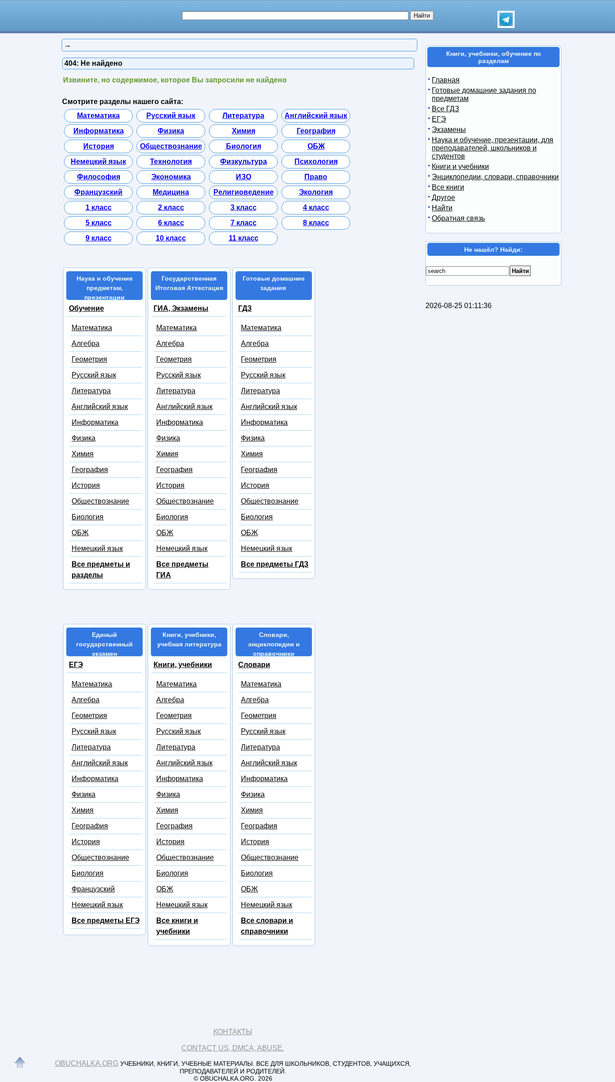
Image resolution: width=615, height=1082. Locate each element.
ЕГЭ (76, 664)
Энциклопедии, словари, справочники (495, 177)
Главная (446, 80)
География (316, 131)
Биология (243, 146)
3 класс (244, 207)
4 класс (316, 207)
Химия (243, 131)
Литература (243, 115)
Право (315, 177)
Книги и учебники (460, 166)
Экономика (171, 177)
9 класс (99, 238)
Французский (98, 192)
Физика (171, 131)
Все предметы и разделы (101, 569)
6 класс (171, 223)
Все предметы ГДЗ (274, 564)
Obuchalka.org (86, 1063)
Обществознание (171, 146)
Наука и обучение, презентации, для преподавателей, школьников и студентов (492, 148)
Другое (443, 197)
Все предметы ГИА (182, 569)
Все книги (448, 187)
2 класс (171, 207)
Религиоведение (243, 192)
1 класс (99, 207)
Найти (442, 208)
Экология (316, 192)
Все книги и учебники (177, 926)
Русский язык (170, 115)
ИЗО (243, 177)
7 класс (244, 223)
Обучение (86, 308)
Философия (98, 177)
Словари (254, 664)
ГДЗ (245, 308)
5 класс (99, 223)
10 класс (171, 238)
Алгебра (85, 343)
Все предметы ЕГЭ (106, 920)
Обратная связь (458, 218)
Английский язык (316, 115)
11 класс (243, 238)
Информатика (98, 131)
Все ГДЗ (445, 109)
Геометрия (89, 359)
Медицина (171, 192)
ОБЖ (316, 146)
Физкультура (243, 161)
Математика (98, 115)
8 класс (316, 223)
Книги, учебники (183, 664)
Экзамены (449, 129)
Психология (316, 161)
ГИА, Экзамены (181, 308)
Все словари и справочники (267, 926)
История (98, 146)
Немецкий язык (98, 161)
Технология (171, 161)
